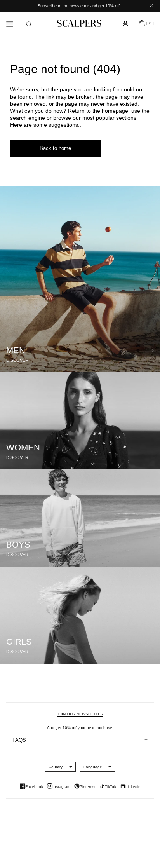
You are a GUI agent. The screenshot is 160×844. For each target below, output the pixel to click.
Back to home (55, 148)
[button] (28, 24)
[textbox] (56, 767)
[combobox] (56, 766)
